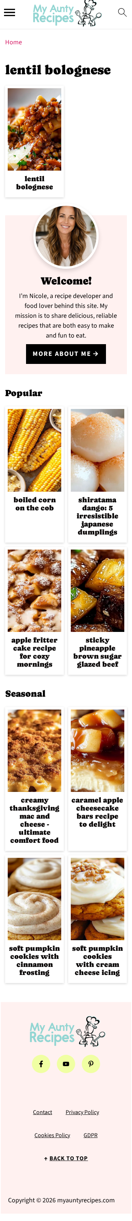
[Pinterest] (91, 1064)
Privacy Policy (82, 1112)
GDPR (91, 1135)
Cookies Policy (52, 1135)
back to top (69, 1158)
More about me (62, 353)
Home (13, 42)
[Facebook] (41, 1064)
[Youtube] (66, 1064)
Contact (42, 1112)
